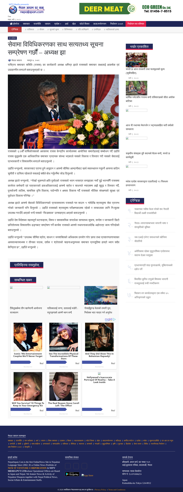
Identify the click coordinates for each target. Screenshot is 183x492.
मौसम (42, 29)
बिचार (69, 441)
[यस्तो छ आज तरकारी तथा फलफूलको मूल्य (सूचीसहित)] (150, 60)
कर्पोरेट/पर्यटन (129, 441)
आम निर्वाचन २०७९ (15, 447)
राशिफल (30, 29)
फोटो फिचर (84, 23)
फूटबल (120, 444)
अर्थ (66, 23)
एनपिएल (97, 29)
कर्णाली (12, 444)
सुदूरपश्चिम (106, 444)
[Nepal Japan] (27, 8)
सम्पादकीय (56, 444)
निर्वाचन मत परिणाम (136, 23)
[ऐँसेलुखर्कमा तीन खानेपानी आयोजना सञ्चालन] (26, 295)
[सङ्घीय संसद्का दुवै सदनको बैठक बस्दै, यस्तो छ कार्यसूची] (150, 144)
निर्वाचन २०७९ (116, 23)
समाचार (26, 23)
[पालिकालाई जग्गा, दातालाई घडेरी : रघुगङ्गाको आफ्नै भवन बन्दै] (63, 295)
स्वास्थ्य (81, 444)
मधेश (145, 441)
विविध (146, 444)
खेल (74, 23)
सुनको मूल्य (54, 29)
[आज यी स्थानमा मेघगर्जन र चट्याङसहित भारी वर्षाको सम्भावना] (150, 116)
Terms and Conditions (116, 490)
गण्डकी (97, 444)
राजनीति (37, 23)
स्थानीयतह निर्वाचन (157, 444)
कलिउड (118, 441)
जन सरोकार (12, 38)
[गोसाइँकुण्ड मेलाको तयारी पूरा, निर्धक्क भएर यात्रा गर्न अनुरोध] (100, 295)
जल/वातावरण (78, 441)
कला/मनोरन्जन (99, 23)
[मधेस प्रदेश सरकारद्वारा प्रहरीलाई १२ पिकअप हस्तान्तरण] (150, 172)
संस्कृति (27, 447)
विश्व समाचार (52, 441)
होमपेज (16, 23)
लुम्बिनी (26, 444)
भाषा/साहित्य (35, 444)
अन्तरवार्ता (46, 444)
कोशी (19, 444)
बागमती (89, 444)
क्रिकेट (128, 444)
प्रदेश (56, 23)
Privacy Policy (100, 490)
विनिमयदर (68, 29)
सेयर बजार (137, 444)
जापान (47, 23)
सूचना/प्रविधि (154, 441)
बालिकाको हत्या (112, 29)
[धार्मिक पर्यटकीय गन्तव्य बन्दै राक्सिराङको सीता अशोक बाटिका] (150, 88)
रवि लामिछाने (83, 29)
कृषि (114, 444)
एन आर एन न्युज (167, 441)
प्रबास (62, 441)
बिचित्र (73, 444)
